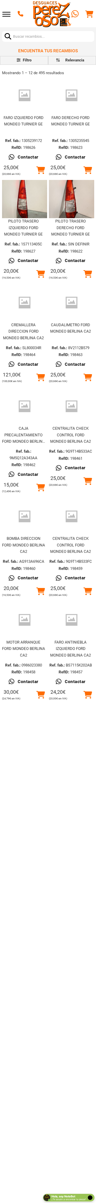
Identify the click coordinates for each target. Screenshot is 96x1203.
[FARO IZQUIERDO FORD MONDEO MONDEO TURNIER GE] (24, 95)
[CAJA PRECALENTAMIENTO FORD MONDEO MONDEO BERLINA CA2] (24, 406)
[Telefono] (21, 14)
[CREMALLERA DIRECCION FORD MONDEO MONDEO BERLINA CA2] (24, 302)
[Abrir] (6, 14)
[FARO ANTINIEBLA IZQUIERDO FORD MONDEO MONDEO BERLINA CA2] (71, 620)
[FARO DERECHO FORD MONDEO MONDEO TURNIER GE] (71, 95)
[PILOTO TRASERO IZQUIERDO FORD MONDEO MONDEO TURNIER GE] (24, 199)
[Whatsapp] (75, 14)
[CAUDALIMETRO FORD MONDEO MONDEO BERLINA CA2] (71, 302)
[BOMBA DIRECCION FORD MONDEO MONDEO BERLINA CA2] (24, 516)
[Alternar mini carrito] (89, 14)
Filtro (26, 60)
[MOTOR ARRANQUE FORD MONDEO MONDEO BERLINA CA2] (24, 620)
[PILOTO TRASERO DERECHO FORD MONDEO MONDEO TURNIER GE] (71, 199)
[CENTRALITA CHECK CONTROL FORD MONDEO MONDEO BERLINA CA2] (71, 406)
